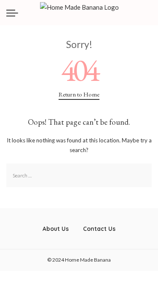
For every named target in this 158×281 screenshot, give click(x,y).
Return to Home (79, 94)
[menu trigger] (14, 12)
